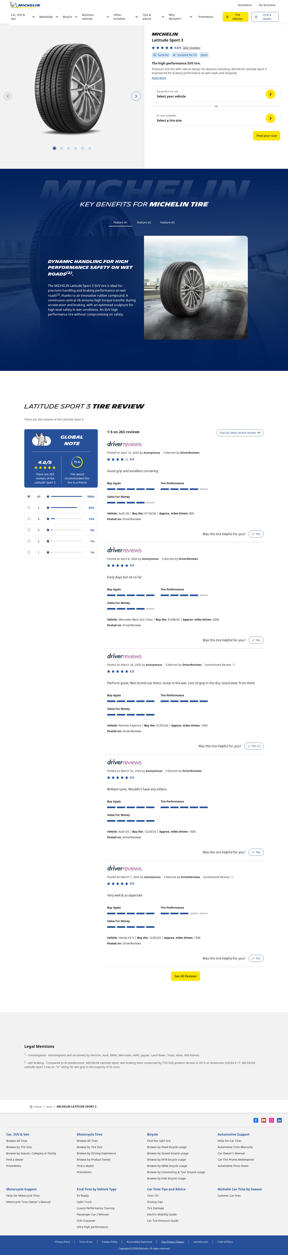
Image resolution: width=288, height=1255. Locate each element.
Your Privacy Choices (172, 1241)
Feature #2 (144, 222)
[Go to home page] (25, 5)
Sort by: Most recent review (238, 433)
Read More (159, 78)
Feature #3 (167, 222)
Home (38, 1107)
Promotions (205, 17)
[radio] (61, 496)
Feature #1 (120, 222)
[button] (176, 47)
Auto (49, 1107)
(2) (69, 273)
